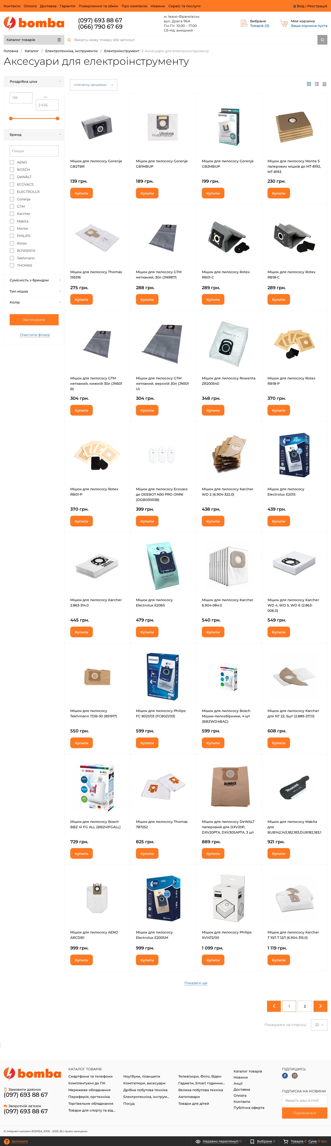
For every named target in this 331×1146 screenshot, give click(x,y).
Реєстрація (317, 6)
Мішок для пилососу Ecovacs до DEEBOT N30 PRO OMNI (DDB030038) (162, 494)
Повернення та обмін (98, 6)
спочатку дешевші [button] (91, 84)
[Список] (324, 84)
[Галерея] (317, 84)
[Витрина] (309, 84)
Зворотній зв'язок (24, 1106)
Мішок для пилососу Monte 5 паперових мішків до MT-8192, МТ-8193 (294, 166)
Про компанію (134, 6)
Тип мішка (19, 291)
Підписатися (304, 1113)
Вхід (300, 6)
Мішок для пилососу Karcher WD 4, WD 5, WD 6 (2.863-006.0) (293, 605)
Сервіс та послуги (184, 6)
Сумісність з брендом (29, 280)
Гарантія (67, 6)
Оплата (30, 6)
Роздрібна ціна (23, 81)
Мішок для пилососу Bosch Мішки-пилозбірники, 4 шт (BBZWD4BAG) (226, 716)
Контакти (12, 6)
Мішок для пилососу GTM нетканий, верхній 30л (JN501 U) (162, 383)
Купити (81, 193)
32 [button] (317, 1025)
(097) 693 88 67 (100, 20)
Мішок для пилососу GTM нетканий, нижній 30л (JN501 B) (96, 383)
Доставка (48, 6)
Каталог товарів (21, 40)
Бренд (15, 134)
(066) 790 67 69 (100, 26)
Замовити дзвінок (24, 1089)
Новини (158, 6)
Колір (15, 302)
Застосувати (34, 320)
